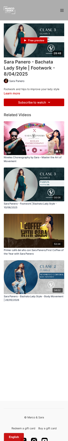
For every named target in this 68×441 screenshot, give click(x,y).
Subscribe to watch (32, 102)
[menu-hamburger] (62, 10)
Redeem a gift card (23, 428)
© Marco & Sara (34, 417)
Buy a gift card (47, 428)
